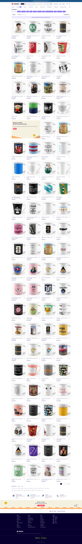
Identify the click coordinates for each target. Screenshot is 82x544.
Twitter (55, 519)
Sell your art (30, 522)
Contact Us (42, 525)
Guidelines (42, 521)
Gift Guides (18, 516)
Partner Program (30, 519)
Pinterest (55, 522)
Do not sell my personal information (31, 533)
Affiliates (29, 521)
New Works (18, 519)
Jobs (28, 524)
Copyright (42, 524)
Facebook (55, 518)
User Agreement (19, 533)
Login (18, 524)
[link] (19, 11)
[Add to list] (24, 36)
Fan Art (18, 518)
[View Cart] (69, 4)
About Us (29, 516)
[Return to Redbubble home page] (15, 4)
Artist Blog (29, 525)
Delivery (41, 516)
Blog (17, 521)
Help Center (42, 519)
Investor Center (30, 518)
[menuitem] (13, 7)
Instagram (55, 516)
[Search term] (51, 4)
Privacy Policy (24, 533)
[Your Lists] (67, 4)
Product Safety (42, 522)
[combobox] (36, 4)
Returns (41, 518)
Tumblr (55, 521)
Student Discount (19, 522)
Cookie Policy (39, 533)
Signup (18, 525)
